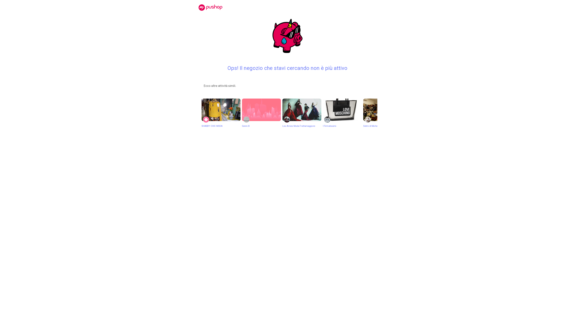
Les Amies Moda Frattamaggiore (298, 126)
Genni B (246, 126)
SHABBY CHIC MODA (212, 126)
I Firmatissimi (329, 126)
